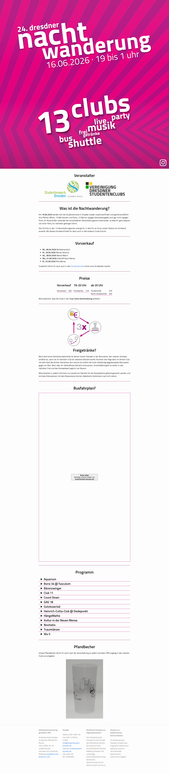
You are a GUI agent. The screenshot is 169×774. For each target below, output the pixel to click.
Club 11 (48, 593)
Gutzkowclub (52, 606)
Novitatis (49, 625)
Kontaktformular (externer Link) (49, 755)
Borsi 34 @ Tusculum (57, 583)
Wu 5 (47, 634)
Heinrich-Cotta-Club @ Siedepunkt (66, 611)
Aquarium (50, 579)
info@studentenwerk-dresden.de (71, 744)
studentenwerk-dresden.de (72, 750)
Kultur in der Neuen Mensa (60, 620)
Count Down (51, 597)
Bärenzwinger (52, 588)
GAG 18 (48, 602)
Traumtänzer (52, 629)
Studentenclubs (77, 266)
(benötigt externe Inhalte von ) (84, 477)
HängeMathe (52, 615)
